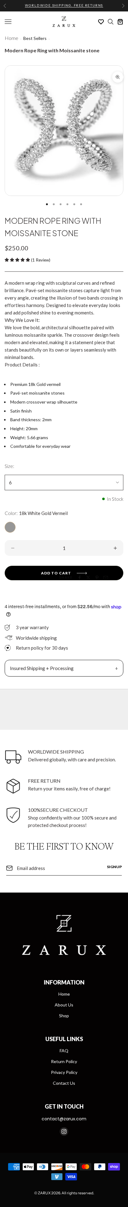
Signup (114, 866)
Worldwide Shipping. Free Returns (64, 5)
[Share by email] (105, 577)
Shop (64, 1015)
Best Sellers (35, 38)
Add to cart (56, 573)
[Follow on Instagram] (64, 1131)
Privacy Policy (64, 1072)
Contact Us (64, 1083)
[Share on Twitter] (88, 577)
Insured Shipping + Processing (42, 668)
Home (11, 38)
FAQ (64, 1050)
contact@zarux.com (64, 1119)
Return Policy (64, 1061)
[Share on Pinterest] (96, 577)
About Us (64, 1004)
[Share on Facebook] (79, 577)
